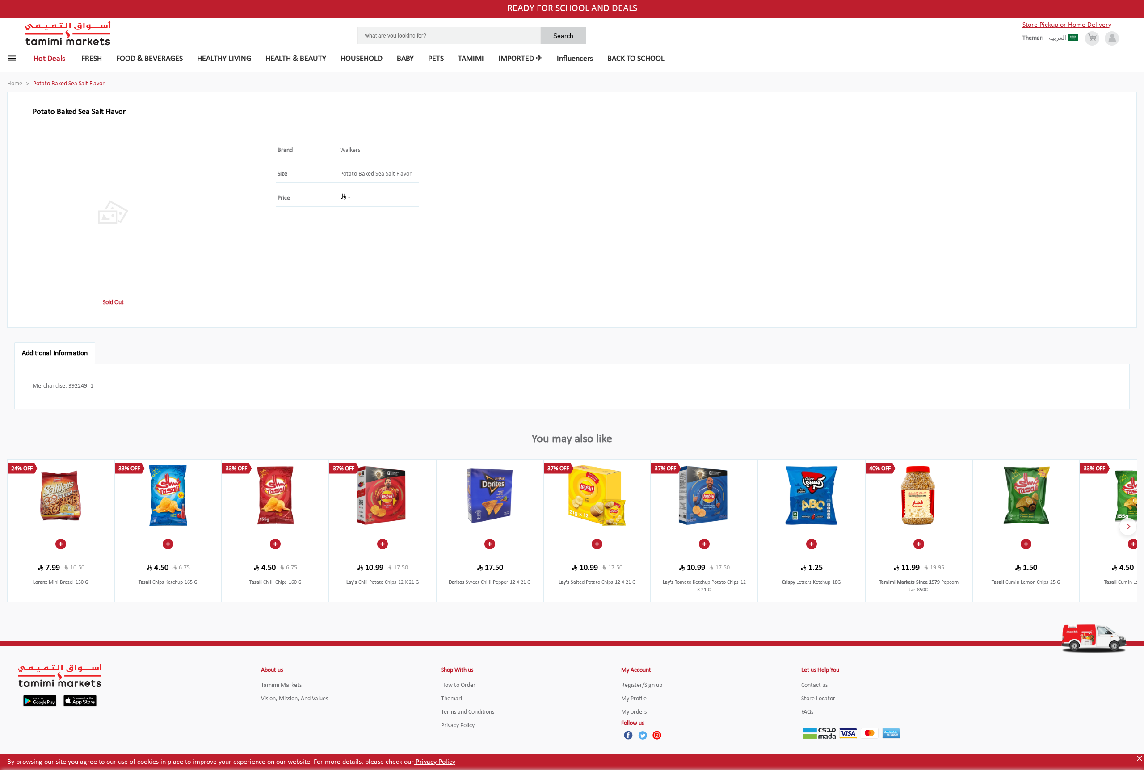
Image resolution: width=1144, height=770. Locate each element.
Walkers (350, 150)
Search (563, 35)
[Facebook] (628, 735)
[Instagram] (657, 735)
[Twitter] (642, 735)
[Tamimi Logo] (68, 33)
